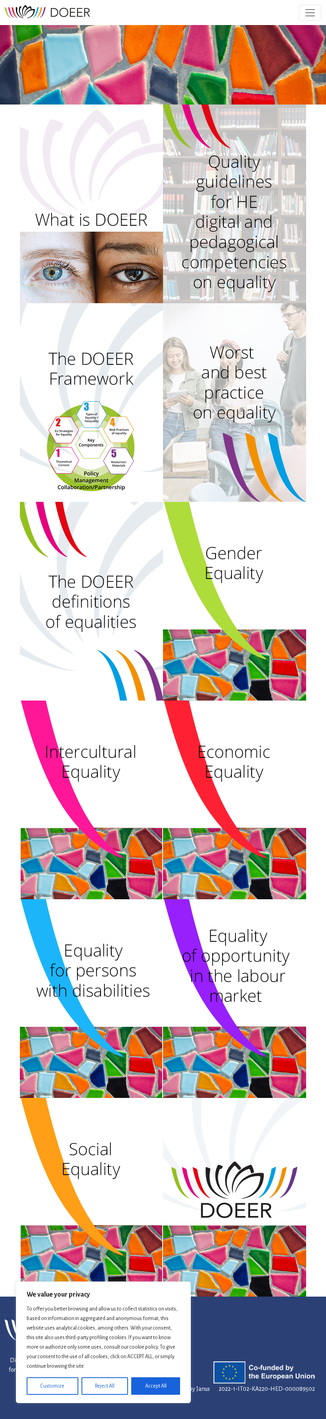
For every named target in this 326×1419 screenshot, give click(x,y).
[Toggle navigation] (310, 13)
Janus (203, 1389)
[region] (103, 1342)
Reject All (104, 1386)
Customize (52, 1386)
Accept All (156, 1386)
